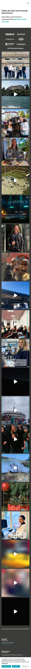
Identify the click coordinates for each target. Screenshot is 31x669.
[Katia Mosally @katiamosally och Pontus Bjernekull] (15, 123)
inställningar (5, 663)
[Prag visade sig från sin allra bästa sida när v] (15, 611)
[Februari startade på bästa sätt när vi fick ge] (15, 382)
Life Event (8, 3)
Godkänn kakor (6, 666)
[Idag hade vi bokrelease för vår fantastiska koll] (15, 152)
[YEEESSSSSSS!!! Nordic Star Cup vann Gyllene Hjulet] (15, 180)
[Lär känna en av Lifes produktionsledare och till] (15, 353)
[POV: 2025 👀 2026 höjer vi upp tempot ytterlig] (15, 439)
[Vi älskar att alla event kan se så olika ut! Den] (15, 324)
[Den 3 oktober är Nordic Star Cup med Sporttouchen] (15, 66)
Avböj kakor (16, 666)
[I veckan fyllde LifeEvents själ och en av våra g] (15, 238)
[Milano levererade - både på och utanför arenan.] (15, 410)
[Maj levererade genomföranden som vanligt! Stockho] (15, 94)
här (24, 655)
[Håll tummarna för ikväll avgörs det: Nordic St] (15, 209)
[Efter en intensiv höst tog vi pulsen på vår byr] (15, 525)
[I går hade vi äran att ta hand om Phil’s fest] (15, 554)
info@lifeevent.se (7, 644)
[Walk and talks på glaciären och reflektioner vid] (15, 468)
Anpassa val (25, 666)
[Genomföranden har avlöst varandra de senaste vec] (15, 497)
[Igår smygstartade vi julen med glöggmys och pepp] (15, 583)
